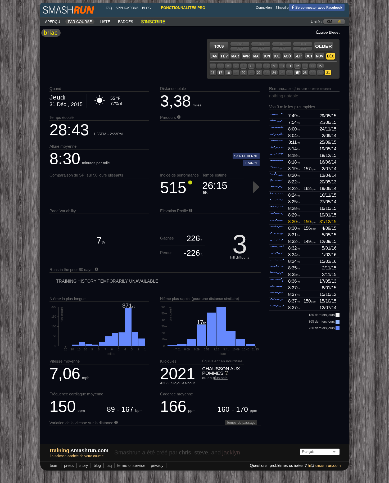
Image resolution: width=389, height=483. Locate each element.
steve (201, 452)
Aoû (287, 56)
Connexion (264, 8)
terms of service (131, 465)
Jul (276, 56)
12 (297, 66)
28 (305, 73)
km (329, 22)
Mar (235, 56)
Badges (125, 22)
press (69, 465)
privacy (157, 465)
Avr (246, 56)
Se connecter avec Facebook (318, 8)
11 (289, 66)
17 (220, 73)
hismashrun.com (324, 465)
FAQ (109, 8)
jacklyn (231, 452)
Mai (256, 56)
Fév (224, 56)
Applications (127, 8)
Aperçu (52, 22)
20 (243, 73)
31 (328, 73)
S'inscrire (282, 8)
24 (274, 73)
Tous (219, 46)
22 (259, 73)
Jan (214, 56)
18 (228, 73)
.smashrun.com (79, 450)
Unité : (316, 21)
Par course (80, 22)
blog (146, 8)
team (54, 465)
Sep (298, 56)
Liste (105, 22)
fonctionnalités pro (183, 8)
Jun (266, 56)
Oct (309, 56)
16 (213, 73)
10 (282, 66)
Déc (330, 56)
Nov (319, 56)
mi (339, 22)
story (83, 465)
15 (320, 66)
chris (185, 452)
